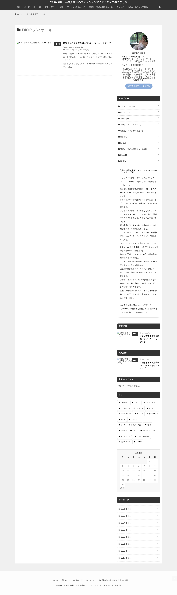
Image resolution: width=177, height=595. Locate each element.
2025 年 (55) (125, 516)
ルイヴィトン (150, 402)
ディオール (139, 408)
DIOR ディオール (71, 49)
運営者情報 (124, 580)
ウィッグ (120, 7)
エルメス (140, 414)
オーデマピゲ (153, 414)
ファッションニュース (76, 7)
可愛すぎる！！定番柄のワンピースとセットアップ (87, 43)
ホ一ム (55, 580)
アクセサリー (50, 7)
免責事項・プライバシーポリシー (84, 580)
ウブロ (148, 425)
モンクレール (125, 408)
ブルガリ (124, 430)
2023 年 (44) (125, 530)
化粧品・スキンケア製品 (138, 7)
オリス (123, 419)
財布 (61, 7)
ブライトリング (126, 436)
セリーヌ (134, 419)
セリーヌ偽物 (129, 272)
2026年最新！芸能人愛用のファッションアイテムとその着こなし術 (88, 2)
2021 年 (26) (125, 544)
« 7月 (122, 488)
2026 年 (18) (125, 509)
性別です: (137, 57)
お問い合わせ (65, 580)
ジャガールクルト (143, 436)
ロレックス (124, 402)
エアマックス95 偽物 (148, 232)
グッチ (151, 408)
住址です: (126, 65)
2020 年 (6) (125, 551)
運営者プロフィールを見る (139, 86)
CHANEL (139, 442)
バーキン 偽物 (133, 283)
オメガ (134, 430)
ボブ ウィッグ (149, 291)
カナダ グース (125, 442)
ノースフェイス (126, 414)
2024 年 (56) (125, 523)
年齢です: (126, 57)
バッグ (27, 7)
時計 (18, 7)
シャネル (137, 402)
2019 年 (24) (125, 558)
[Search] (160, 7)
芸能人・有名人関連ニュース (101, 7)
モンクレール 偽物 (140, 225)
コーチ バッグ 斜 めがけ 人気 (131, 425)
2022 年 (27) (125, 537)
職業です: (126, 59)
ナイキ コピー (149, 262)
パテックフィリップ (149, 430)
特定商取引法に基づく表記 (108, 580)
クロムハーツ (129, 182)
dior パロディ (84, 49)
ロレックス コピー (140, 254)
